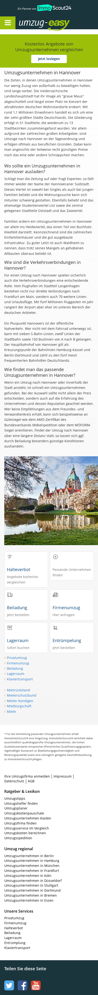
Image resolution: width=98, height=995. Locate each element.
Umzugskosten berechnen (25, 833)
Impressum (63, 776)
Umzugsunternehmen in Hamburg (31, 860)
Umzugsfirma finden (20, 823)
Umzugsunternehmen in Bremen (30, 895)
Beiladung (15, 668)
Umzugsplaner (16, 808)
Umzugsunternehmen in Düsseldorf (33, 880)
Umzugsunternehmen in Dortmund (32, 890)
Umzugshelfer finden (21, 803)
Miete (11, 711)
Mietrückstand (18, 690)
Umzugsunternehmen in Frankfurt (31, 870)
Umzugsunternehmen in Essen (29, 900)
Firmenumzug (18, 663)
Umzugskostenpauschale (24, 813)
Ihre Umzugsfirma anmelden (27, 776)
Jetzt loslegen (49, 58)
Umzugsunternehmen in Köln (27, 875)
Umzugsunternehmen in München (31, 865)
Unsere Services (18, 911)
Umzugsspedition (18, 838)
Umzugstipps (14, 798)
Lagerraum (15, 673)
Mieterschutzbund (21, 695)
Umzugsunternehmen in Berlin (29, 856)
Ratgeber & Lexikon (22, 791)
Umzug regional (18, 848)
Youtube (35, 981)
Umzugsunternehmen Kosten (27, 818)
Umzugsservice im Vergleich (26, 828)
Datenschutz (14, 781)
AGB (31, 781)
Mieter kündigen (20, 701)
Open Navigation (7, 22)
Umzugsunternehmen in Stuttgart (31, 885)
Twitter (8, 981)
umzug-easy (35, 20)
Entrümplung (14, 942)
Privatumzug (17, 657)
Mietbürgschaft (19, 706)
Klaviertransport (20, 679)
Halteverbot (13, 928)
